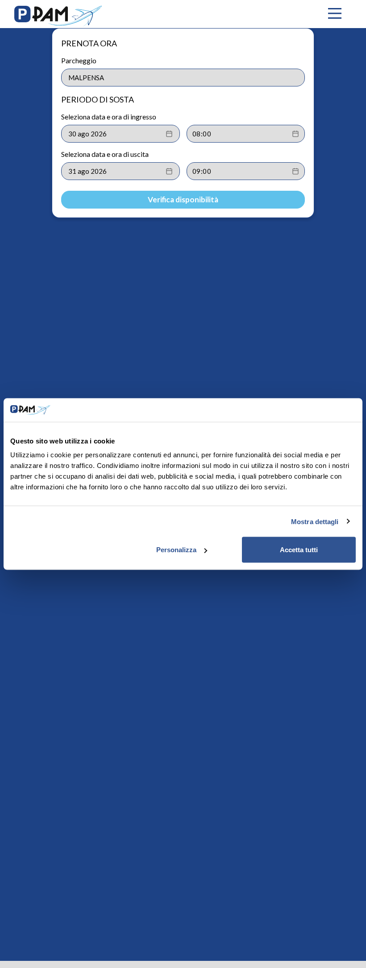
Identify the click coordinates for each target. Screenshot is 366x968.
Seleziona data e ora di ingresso (108, 116)
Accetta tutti (299, 550)
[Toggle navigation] (335, 14)
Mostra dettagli (315, 521)
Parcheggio (78, 60)
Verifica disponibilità (183, 199)
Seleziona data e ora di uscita (105, 154)
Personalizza (176, 550)
